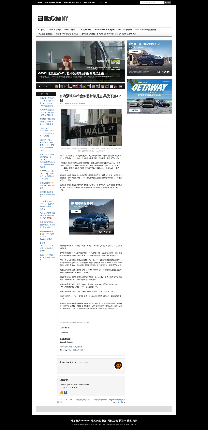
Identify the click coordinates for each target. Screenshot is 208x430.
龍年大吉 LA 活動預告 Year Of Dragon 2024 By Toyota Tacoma (109, 34)
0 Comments (80, 103)
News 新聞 (72, 350)
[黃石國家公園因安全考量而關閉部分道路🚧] (89, 86)
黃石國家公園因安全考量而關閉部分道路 (47, 193)
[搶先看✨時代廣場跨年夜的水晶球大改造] (116, 86)
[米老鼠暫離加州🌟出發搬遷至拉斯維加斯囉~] (84, 86)
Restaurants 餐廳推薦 (105, 30)
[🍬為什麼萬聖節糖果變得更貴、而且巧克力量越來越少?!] (102, 86)
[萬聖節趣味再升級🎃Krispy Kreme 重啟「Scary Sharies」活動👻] (107, 86)
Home (39, 2)
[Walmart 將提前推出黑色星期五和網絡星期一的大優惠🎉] (98, 86)
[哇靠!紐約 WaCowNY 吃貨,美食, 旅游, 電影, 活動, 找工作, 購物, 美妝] (52, 18)
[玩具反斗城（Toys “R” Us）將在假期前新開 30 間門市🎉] (120, 86)
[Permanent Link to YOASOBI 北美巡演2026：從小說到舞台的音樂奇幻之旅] (80, 61)
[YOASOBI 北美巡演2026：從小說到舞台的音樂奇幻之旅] (61, 86)
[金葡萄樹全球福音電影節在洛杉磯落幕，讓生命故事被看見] (66, 86)
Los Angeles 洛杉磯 (53, 2)
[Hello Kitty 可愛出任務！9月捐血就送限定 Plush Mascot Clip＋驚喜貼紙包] (57, 86)
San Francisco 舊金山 (72, 2)
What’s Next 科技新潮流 (145, 30)
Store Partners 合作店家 (67, 34)
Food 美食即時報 (84, 30)
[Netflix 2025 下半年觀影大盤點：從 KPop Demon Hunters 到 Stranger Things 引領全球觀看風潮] (80, 86)
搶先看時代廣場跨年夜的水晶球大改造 (47, 257)
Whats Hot (81, 350)
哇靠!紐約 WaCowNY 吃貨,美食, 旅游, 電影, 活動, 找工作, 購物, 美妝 (104, 420)
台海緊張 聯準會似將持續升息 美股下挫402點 (90, 97)
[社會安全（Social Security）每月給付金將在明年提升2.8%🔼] (93, 86)
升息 (66, 347)
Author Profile (82, 363)
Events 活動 (69, 30)
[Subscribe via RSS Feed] (61, 392)
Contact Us (102, 2)
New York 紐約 (89, 2)
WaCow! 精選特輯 (125, 30)
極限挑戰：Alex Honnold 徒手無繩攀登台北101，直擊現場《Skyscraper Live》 (47, 145)
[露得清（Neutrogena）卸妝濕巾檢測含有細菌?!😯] (111, 86)
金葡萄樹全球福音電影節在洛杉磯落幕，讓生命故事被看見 (47, 121)
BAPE (62, 103)
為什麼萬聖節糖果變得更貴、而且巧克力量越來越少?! (47, 224)
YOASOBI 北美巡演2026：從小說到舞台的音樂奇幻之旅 (71, 73)
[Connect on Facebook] (65, 392)
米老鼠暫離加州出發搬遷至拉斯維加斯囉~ (47, 185)
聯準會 (79, 347)
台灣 (70, 347)
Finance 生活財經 (45, 34)
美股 (74, 347)
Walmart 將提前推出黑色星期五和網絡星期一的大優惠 (47, 215)
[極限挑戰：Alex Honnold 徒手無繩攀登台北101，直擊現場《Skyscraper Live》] (75, 86)
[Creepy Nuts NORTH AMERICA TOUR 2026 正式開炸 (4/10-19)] (70, 86)
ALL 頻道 (41, 30)
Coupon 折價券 (54, 30)
